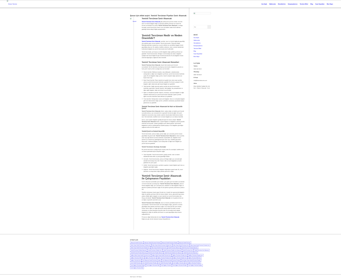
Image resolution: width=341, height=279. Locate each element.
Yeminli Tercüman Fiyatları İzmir (155, 250)
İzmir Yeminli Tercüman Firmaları (149, 262)
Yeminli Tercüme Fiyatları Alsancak (155, 252)
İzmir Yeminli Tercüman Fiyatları (165, 262)
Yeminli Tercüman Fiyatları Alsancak (138, 250)
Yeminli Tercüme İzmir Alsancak (190, 252)
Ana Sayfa (196, 37)
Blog (195, 51)
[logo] (12, 4)
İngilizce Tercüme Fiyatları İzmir (180, 257)
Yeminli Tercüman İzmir (188, 250)
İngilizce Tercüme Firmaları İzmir (164, 257)
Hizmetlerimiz (197, 43)
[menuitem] (264, 4)
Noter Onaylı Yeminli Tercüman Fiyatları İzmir (161, 245)
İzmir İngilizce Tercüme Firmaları (180, 265)
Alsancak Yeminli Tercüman (137, 242)
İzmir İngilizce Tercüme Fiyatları (195, 265)
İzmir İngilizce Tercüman (178, 262)
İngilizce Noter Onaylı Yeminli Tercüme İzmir (161, 255)
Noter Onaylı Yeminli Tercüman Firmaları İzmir (141, 245)
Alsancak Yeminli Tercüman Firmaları (152, 242)
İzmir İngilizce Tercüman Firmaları (193, 262)
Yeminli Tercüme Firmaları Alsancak (138, 252)
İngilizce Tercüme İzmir (136, 260)
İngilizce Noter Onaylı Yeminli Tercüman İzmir (140, 255)
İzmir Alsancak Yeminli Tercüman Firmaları (152, 260)
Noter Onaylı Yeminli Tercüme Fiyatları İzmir (140, 247)
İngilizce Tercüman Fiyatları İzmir (196, 255)
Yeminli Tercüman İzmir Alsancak (157, 18)
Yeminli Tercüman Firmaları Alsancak (189, 247)
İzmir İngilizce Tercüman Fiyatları (138, 265)
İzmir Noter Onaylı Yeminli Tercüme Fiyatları (191, 260)
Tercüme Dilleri (197, 48)
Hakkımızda (197, 40)
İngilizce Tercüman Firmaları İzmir (179, 255)
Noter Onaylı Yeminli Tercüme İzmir (158, 247)
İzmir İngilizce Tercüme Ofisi (137, 268)
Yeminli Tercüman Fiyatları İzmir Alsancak (172, 250)
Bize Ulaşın (196, 56)
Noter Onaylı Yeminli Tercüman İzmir (181, 245)
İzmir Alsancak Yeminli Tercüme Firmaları (171, 260)
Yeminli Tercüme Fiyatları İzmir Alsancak (173, 252)
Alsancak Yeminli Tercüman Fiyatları (169, 242)
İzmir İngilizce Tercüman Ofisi (153, 265)
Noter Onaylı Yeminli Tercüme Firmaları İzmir (200, 245)
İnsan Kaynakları (198, 54)
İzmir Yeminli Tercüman (136, 262)
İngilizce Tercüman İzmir (150, 257)
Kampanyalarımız (198, 45)
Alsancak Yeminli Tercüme (184, 242)
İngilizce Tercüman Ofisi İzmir (137, 257)
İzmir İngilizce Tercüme (166, 265)
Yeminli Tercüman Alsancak (174, 247)
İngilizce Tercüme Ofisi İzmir (194, 257)
